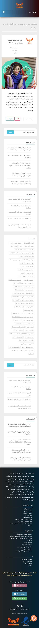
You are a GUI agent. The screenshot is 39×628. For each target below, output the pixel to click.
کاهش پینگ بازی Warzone (26, 340)
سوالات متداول (27, 543)
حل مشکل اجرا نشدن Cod (26, 256)
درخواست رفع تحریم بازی (24, 547)
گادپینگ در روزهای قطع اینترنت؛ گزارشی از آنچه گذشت (20, 165)
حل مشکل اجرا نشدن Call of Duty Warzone (21, 253)
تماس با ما (28, 564)
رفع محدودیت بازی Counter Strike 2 (23, 287)
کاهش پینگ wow (18, 337)
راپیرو (13, 613)
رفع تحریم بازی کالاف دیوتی (26, 277)
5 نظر (15, 53)
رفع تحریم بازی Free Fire (26, 263)
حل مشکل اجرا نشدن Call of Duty (24, 250)
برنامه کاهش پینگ (28, 246)
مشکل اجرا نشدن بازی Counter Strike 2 (22, 297)
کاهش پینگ (14, 50)
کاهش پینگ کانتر (29, 351)
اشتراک (10, 119)
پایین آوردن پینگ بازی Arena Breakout (22, 314)
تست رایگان (27, 509)
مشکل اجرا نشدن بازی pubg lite (24, 303)
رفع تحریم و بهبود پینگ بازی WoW (15, 41)
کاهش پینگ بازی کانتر (27, 347)
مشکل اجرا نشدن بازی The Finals (24, 307)
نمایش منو (32, 12)
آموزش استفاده (27, 517)
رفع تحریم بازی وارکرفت (27, 273)
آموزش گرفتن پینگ (28, 243)
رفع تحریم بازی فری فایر (27, 267)
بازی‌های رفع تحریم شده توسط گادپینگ (20, 536)
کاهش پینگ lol (29, 337)
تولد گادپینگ (13, 246)
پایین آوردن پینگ (28, 310)
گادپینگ (31, 354)
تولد (20, 246)
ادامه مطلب (28, 119)
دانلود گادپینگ (27, 513)
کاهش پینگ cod (18, 330)
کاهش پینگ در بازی (14, 347)
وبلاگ (29, 526)
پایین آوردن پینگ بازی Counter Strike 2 (22, 317)
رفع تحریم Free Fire (28, 260)
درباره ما (29, 566)
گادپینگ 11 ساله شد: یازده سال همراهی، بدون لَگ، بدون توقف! (19, 226)
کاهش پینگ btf (29, 330)
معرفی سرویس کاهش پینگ (23, 534)
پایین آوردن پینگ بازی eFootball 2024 (23, 320)
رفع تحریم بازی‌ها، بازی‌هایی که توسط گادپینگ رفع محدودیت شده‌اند (19, 148)
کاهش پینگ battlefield (18, 327)
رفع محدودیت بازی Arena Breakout (23, 283)
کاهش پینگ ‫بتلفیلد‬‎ (17, 351)
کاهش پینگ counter (27, 334)
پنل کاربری (28, 515)
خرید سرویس (27, 511)
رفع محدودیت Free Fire (15, 280)
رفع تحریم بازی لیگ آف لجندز (25, 270)
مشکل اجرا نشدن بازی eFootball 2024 (23, 300)
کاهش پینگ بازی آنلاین (27, 344)
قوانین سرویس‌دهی (26, 559)
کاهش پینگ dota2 (15, 334)
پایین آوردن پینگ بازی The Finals (24, 324)
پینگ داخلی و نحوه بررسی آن (23, 519)
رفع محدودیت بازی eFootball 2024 (24, 290)
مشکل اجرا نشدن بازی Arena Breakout (23, 293)
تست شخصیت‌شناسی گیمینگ (23, 551)
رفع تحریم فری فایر (28, 280)
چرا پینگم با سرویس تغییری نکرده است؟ (20, 524)
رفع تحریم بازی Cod (15, 260)
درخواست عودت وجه (25, 549)
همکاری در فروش (26, 561)
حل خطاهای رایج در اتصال (24, 522)
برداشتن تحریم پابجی (15, 243)
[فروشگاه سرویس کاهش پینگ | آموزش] (19, 5)
